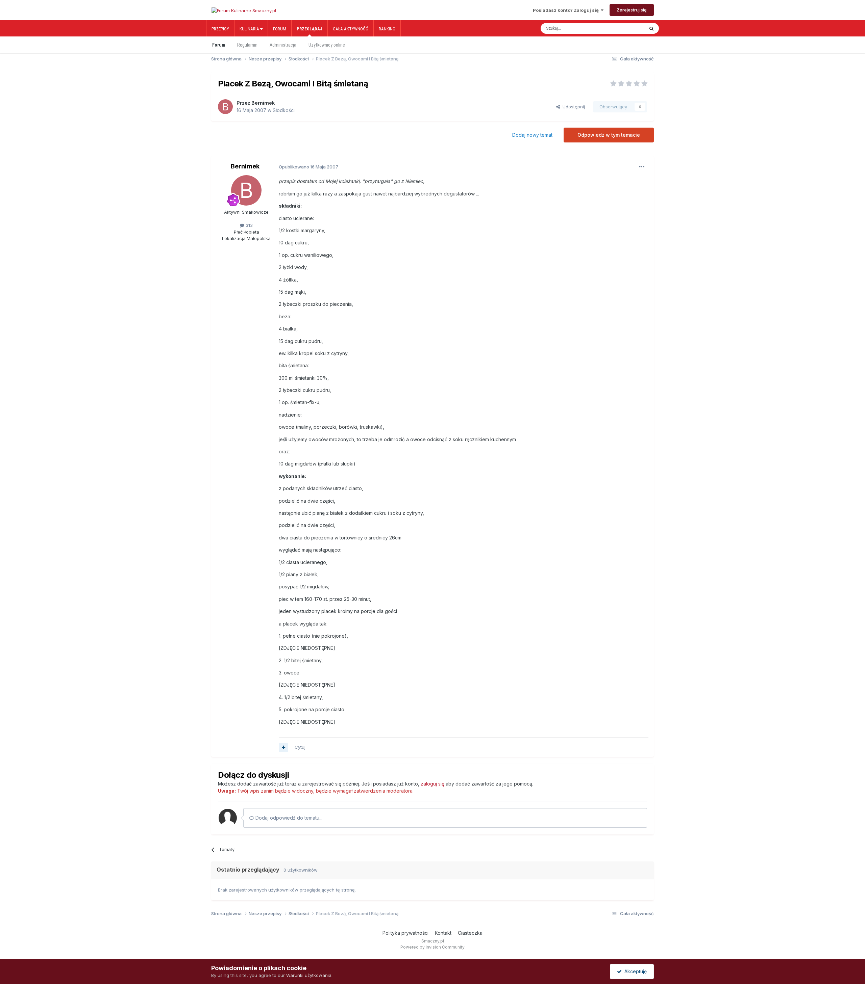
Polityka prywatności (405, 933)
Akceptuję (634, 971)
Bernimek (263, 103)
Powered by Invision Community (432, 947)
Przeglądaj (309, 28)
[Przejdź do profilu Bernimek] (225, 106)
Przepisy (220, 28)
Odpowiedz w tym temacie (608, 135)
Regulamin (247, 45)
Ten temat (626, 28)
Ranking (387, 28)
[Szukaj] (651, 28)
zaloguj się (432, 784)
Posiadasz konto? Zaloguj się (567, 10)
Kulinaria (250, 28)
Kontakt (443, 933)
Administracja (283, 45)
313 (248, 225)
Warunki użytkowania (308, 975)
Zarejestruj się (632, 9)
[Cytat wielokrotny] (283, 747)
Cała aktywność (350, 28)
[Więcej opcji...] (641, 167)
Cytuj (300, 747)
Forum (279, 28)
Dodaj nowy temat (532, 135)
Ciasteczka (470, 933)
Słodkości (284, 110)
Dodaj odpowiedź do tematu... (288, 818)
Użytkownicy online (326, 45)
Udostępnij (572, 106)
